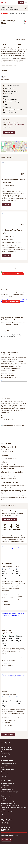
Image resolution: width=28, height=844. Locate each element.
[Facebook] (2, 823)
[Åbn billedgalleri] (14, 34)
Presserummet (5, 752)
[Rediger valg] (26, 8)
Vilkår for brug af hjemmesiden (10, 805)
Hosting (3, 776)
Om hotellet (4, 13)
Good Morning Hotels (7, 770)
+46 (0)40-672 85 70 (13, 122)
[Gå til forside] (5, 2)
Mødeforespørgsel (9, 519)
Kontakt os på (5, 799)
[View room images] (14, 553)
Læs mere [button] (4, 70)
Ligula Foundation (6, 750)
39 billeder (21, 39)
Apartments (4, 774)
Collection (4, 772)
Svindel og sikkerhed (7, 812)
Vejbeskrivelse (8, 132)
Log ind (21, 2)
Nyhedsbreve (5, 814)
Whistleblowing (5, 754)
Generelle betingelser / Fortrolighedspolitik (14, 807)
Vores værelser (13, 13)
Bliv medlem (5, 785)
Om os (3, 745)
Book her (6, 204)
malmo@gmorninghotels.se (15, 124)
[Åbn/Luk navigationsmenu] (26, 2)
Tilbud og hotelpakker (7, 783)
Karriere (3, 756)
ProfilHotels (4, 765)
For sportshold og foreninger (9, 792)
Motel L (3, 767)
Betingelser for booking (8, 803)
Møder (3, 787)
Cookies (3, 809)
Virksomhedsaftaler (7, 789)
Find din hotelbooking (7, 801)
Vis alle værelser (8, 734)
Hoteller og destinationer (8, 763)
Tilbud (20, 13)
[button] (14, 146)
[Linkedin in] (8, 823)
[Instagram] (5, 823)
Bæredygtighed (6, 747)
